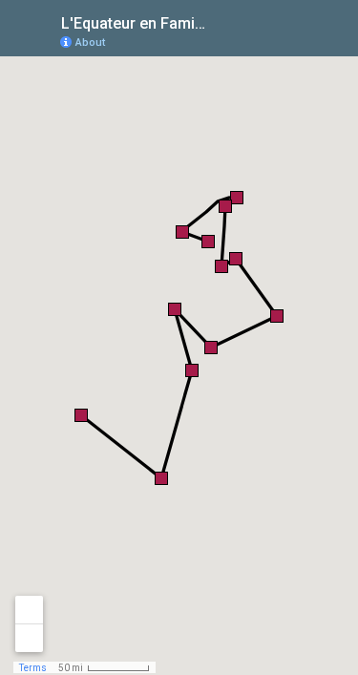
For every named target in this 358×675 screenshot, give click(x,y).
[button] (208, 241)
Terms (33, 668)
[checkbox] (220, 21)
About (90, 42)
